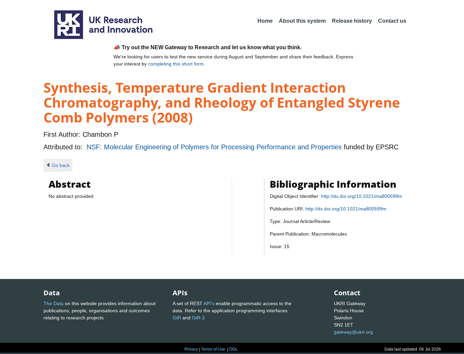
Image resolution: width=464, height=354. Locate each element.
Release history (352, 21)
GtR (177, 317)
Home (265, 21)
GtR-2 (198, 317)
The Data (53, 303)
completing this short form (176, 64)
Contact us (392, 21)
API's (208, 303)
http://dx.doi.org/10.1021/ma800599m (361, 196)
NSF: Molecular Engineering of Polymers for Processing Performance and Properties (215, 147)
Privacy (191, 349)
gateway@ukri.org (353, 332)
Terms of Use (213, 349)
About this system (302, 21)
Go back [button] (61, 165)
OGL (233, 349)
